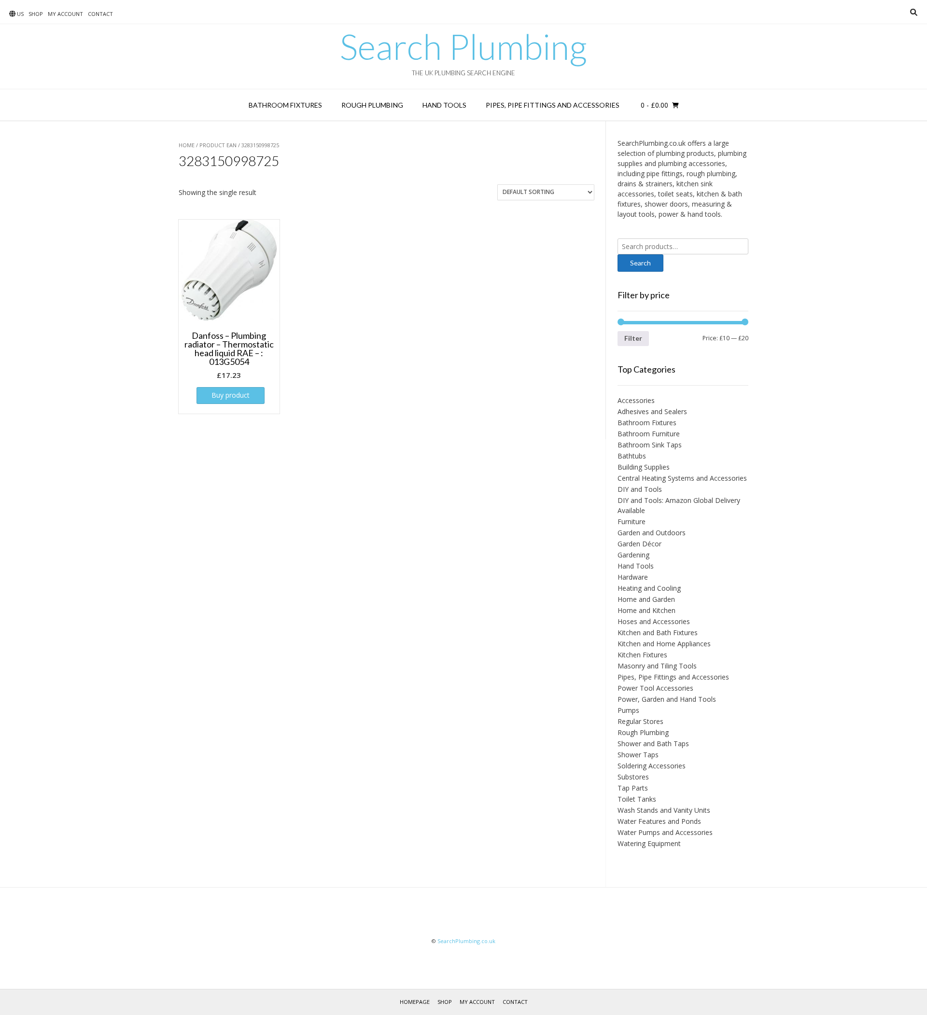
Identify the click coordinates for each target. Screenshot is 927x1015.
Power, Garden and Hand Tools (667, 699)
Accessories (636, 400)
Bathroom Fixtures (285, 105)
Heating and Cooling (649, 588)
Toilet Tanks (637, 799)
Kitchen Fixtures (642, 654)
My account (65, 13)
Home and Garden (646, 599)
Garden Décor (639, 543)
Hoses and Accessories (654, 621)
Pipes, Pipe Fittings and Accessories (552, 105)
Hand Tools (444, 105)
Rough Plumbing (372, 105)
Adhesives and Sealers (652, 411)
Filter (633, 338)
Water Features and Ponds (659, 821)
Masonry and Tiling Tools (657, 665)
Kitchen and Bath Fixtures (658, 632)
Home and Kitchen (646, 610)
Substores (633, 776)
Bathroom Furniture (649, 433)
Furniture (632, 521)
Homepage (415, 1001)
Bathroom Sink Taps (650, 444)
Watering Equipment (649, 843)
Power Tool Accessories (655, 688)
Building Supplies (644, 467)
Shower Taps (638, 754)
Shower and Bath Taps (653, 743)
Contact (100, 13)
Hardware (633, 577)
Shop (35, 13)
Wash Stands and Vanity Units (664, 810)
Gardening (633, 554)
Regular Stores (640, 721)
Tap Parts (633, 788)
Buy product (230, 395)
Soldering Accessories (652, 765)
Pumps (628, 710)
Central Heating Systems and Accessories (682, 478)
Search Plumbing (463, 46)
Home (187, 145)
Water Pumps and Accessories (665, 832)
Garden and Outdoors (652, 532)
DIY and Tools (640, 489)
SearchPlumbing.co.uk (466, 941)
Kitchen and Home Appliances (664, 643)
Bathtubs (632, 455)
